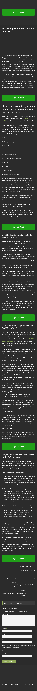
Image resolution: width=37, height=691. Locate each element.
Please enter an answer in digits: (12, 651)
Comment (5, 614)
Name (4, 629)
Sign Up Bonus (18, 12)
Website (4, 640)
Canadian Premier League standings (18, 685)
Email (4, 634)
